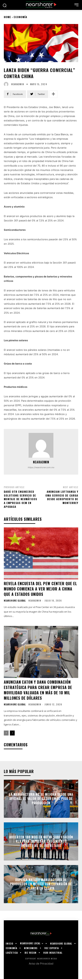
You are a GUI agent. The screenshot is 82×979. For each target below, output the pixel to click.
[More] (53, 94)
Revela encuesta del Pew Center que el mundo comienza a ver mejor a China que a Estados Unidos (40, 589)
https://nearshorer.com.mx (41, 467)
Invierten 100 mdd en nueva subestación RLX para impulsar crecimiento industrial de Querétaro (41, 841)
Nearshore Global (15, 600)
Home (7, 17)
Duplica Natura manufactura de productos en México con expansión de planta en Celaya (41, 884)
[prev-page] (6, 733)
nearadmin (17, 84)
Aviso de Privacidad (41, 963)
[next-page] (12, 733)
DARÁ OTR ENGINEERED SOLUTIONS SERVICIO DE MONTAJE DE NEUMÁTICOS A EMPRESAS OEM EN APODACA (20, 499)
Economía (20, 17)
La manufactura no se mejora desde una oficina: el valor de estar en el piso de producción (41, 798)
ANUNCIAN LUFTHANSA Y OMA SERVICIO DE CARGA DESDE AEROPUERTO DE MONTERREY (61, 497)
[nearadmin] (7, 84)
